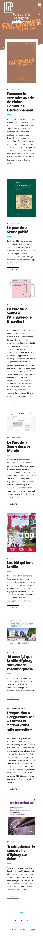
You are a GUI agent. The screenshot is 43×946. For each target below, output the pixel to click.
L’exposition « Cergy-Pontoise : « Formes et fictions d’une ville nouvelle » (20, 721)
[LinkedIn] (27, 920)
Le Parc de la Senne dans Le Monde (18, 446)
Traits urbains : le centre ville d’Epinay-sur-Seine (21, 852)
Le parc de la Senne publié (17, 229)
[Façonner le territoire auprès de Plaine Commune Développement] (21, 62)
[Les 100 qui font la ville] (21, 532)
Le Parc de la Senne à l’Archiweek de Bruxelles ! (19, 315)
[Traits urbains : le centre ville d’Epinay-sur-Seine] (21, 817)
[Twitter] (15, 920)
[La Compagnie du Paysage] (8, 7)
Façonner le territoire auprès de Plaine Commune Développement (20, 102)
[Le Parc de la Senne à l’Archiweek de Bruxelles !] (21, 288)
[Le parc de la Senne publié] (21, 198)
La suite (13, 170)
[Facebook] (21, 920)
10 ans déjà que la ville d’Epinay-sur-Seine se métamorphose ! (20, 662)
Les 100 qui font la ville (20, 564)
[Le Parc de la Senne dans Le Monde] (21, 421)
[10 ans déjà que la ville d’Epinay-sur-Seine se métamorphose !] (21, 631)
